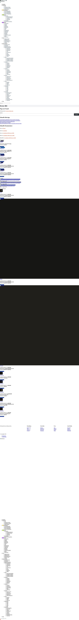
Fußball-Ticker (6, 38)
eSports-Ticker (6, 41)
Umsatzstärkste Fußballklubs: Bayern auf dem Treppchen (9, 119)
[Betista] (1, 162)
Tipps (55, 507)
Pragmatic (42, 507)
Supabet (1, 401)
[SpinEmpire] (2, 147)
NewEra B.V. (8, 78)
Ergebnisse (4, 5)
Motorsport (6, 27)
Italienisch (8, 66)
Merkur (41, 505)
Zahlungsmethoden (7, 47)
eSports (5, 24)
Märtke (4, 22)
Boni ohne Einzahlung (8, 21)
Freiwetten (8, 19)
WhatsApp (69, 507)
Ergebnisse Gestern (7, 8)
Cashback (8, 18)
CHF (7, 88)
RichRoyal (2, 375)
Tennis (5, 28)
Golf (5, 29)
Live (5, 6)
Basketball (6, 26)
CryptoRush (5, 130)
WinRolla (1, 383)
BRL (7, 90)
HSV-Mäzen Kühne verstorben (5, 122)
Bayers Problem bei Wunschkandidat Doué (7, 121)
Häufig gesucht (4, 43)
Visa (7, 51)
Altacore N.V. (8, 76)
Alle (54, 505)
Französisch (8, 65)
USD (7, 87)
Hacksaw (8, 96)
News (3, 37)
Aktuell (5, 42)
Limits (5, 57)
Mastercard (8, 50)
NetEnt (7, 94)
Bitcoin (7, 54)
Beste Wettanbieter (7, 11)
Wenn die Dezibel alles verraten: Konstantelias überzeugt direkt (10, 123)
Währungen (6, 85)
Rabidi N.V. (8, 79)
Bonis (5, 14)
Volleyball (6, 32)
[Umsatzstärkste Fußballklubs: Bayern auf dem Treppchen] (10, 179)
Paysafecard (8, 52)
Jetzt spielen (2, 146)
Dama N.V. (8, 77)
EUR (7, 86)
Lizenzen (5, 68)
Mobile (7, 83)
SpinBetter (2, 155)
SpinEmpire (2, 148)
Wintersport (6, 36)
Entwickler (6, 91)
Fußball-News (6, 39)
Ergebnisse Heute (7, 7)
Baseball (5, 33)
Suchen (1, 112)
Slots (3, 101)
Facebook (69, 505)
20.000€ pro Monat (9, 60)
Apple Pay (8, 48)
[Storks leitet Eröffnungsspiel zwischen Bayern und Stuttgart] (10, 182)
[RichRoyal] (1, 374)
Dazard (4, 128)
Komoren (8, 70)
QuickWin (1, 170)
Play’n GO (8, 93)
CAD (7, 89)
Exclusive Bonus (9, 17)
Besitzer (5, 75)
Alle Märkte (6, 23)
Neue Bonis (6, 20)
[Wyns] (1, 191)
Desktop (7, 82)
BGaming (8, 98)
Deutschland (8, 71)
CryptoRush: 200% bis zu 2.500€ (8, 133)
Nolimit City (8, 95)
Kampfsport (6, 31)
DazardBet (2, 488)
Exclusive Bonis (7, 44)
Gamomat (8, 100)
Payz (7, 53)
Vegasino (1, 365)
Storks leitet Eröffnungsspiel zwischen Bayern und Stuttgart (10, 120)
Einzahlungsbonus (9, 16)
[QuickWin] (2, 169)
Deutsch (7, 62)
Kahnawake (8, 72)
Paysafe (28, 507)
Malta (7, 73)
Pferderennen (6, 30)
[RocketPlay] (1, 391)
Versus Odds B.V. (9, 80)
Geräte (5, 81)
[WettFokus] (2, 1)
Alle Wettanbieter (7, 603)
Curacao (7, 69)
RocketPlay (2, 392)
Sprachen (5, 61)
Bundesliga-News (7, 40)
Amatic (7, 97)
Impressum (4, 513)
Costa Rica (8, 74)
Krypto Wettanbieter (7, 13)
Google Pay (8, 49)
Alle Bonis (6, 15)
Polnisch (7, 67)
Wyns (1, 192)
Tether (7, 56)
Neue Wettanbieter (7, 12)
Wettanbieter (5, 602)
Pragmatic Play (9, 92)
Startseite (3, 4)
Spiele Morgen (6, 9)
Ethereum (8, 55)
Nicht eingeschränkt (9, 58)
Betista (1, 163)
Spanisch (8, 64)
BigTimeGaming (9, 99)
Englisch (7, 63)
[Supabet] (1, 400)
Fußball (5, 25)
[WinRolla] (1, 382)
